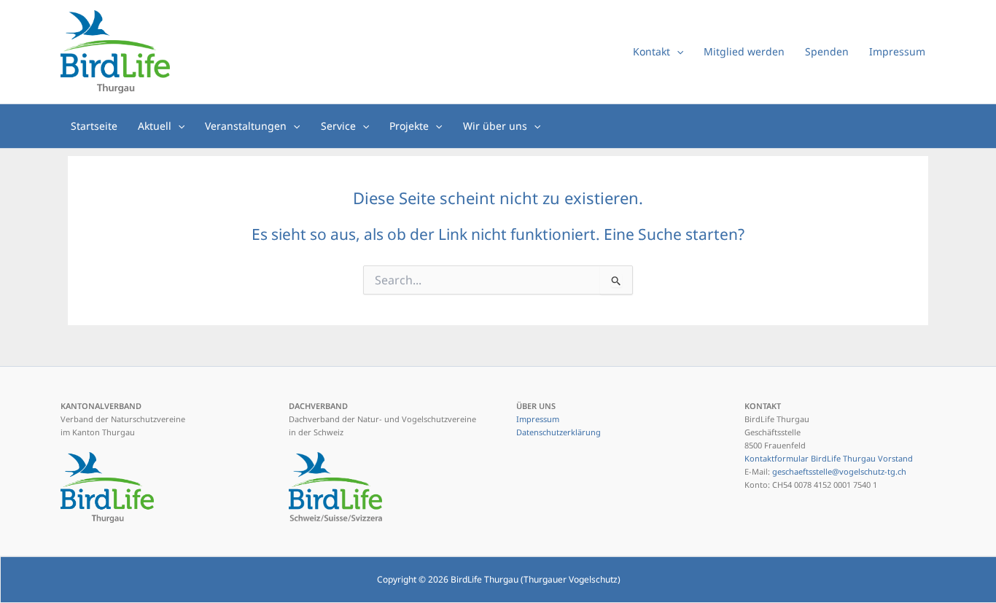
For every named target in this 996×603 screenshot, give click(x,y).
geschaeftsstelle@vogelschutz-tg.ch (839, 471)
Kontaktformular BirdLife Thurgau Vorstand (828, 458)
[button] (676, 52)
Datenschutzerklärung (558, 432)
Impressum (537, 418)
